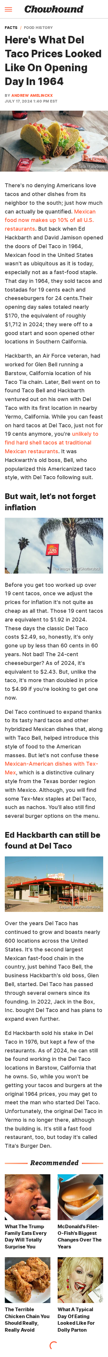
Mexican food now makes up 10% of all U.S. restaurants (50, 220)
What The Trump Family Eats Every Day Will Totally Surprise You (26, 1236)
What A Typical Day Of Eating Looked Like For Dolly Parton (76, 1319)
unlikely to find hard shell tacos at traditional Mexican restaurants (51, 442)
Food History (38, 28)
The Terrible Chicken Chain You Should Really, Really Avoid (27, 1319)
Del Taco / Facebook (88, 167)
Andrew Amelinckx (32, 95)
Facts (11, 28)
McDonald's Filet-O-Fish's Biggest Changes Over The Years (80, 1236)
